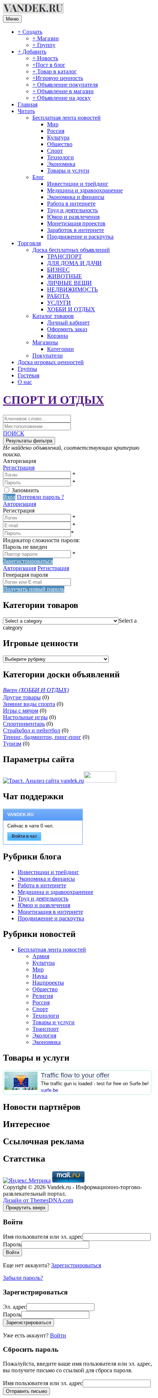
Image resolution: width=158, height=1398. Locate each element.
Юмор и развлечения (73, 217)
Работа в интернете (71, 203)
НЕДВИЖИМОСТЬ (72, 289)
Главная (27, 104)
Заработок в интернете (75, 230)
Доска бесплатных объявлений (71, 250)
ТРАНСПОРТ (64, 256)
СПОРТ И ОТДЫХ (53, 399)
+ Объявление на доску (61, 98)
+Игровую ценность (57, 78)
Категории (60, 349)
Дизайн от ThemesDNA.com (38, 1200)
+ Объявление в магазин (63, 91)
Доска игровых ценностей (51, 362)
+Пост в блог (48, 65)
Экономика (61, 164)
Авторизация (19, 504)
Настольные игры (25, 717)
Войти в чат (24, 836)
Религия (42, 996)
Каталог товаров (53, 316)
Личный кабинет (68, 322)
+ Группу (43, 45)
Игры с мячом (20, 710)
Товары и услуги (68, 170)
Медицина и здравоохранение (85, 190)
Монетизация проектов (76, 223)
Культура (58, 137)
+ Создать (30, 32)
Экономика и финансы (75, 197)
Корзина (57, 336)
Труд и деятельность (72, 210)
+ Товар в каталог (54, 71)
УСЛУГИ (59, 303)
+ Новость (45, 58)
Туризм (12, 743)
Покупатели (47, 355)
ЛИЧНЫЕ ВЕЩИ (69, 283)
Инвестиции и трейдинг (77, 184)
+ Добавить (32, 51)
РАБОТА (58, 296)
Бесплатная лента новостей (66, 118)
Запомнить (25, 490)
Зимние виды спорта (29, 704)
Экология (44, 1035)
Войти (58, 1335)
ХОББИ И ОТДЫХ (71, 309)
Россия (55, 131)
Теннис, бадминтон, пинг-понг (42, 737)
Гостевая (28, 375)
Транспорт (45, 1029)
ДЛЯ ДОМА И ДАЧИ (74, 263)
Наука (39, 976)
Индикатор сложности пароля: (41, 540)
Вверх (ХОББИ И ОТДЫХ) (36, 690)
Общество (59, 144)
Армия (40, 956)
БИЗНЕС (58, 270)
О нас (25, 382)
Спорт (55, 151)
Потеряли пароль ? (40, 497)
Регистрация (19, 467)
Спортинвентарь (24, 724)
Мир (52, 124)
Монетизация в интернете (50, 912)
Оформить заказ (67, 329)
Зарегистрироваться (76, 1265)
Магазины (45, 342)
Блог (38, 177)
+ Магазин (45, 38)
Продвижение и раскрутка (80, 236)
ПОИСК (13, 433)
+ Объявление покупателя (65, 85)
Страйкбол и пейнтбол (31, 730)
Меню (12, 19)
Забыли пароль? (23, 1278)
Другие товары (22, 697)
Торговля (29, 243)
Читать (26, 111)
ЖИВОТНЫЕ (64, 276)
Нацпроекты (48, 982)
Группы (27, 369)
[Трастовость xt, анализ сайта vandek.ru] (43, 781)
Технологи (60, 157)
